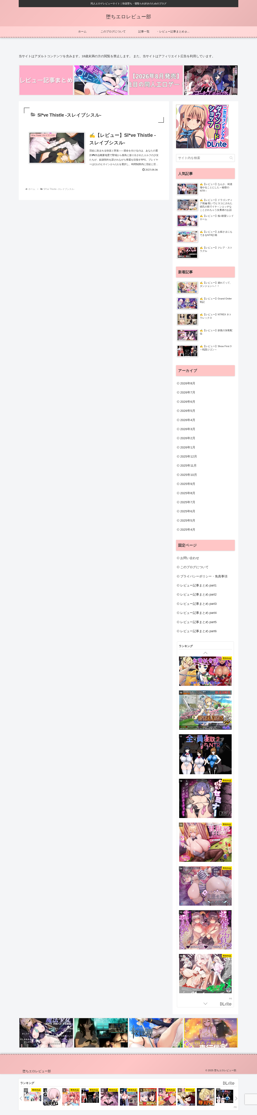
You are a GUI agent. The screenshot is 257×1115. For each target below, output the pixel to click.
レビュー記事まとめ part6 (198, 631)
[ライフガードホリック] (32, 1097)
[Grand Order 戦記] (51, 1097)
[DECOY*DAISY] (205, 906)
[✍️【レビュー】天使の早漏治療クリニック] (101, 80)
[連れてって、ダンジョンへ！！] (205, 774)
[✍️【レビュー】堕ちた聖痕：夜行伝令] (210, 1032)
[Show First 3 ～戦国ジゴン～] (90, 1097)
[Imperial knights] (205, 1097)
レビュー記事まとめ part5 (198, 622)
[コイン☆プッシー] (167, 1097)
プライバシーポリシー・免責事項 (203, 576)
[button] (231, 158)
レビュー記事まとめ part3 (198, 603)
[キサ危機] (205, 862)
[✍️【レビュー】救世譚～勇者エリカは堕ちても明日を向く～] (155, 1032)
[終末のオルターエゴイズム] (148, 1097)
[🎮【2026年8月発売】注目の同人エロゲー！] (155, 80)
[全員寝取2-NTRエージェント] (225, 1097)
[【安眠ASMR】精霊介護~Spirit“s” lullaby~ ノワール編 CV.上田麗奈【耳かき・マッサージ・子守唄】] (205, 949)
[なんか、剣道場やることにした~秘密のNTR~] (128, 1097)
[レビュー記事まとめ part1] (46, 80)
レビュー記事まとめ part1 (198, 585)
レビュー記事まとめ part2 (198, 594)
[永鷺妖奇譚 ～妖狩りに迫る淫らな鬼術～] (186, 1097)
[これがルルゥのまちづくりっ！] (71, 1097)
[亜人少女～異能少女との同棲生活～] (205, 993)
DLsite (226, 1004)
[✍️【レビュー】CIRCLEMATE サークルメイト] (101, 1032)
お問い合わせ (189, 558)
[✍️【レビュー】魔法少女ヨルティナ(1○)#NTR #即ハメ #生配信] (46, 1032)
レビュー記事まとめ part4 (198, 613)
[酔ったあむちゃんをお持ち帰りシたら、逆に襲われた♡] (109, 1097)
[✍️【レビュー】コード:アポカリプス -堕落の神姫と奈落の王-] (210, 80)
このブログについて (194, 567)
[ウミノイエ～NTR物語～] (205, 730)
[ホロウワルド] (205, 818)
